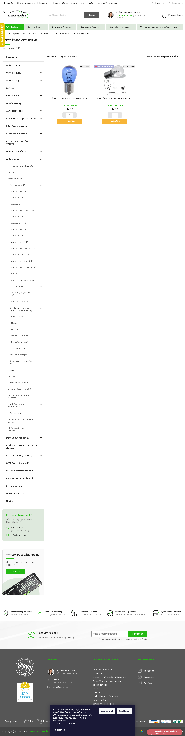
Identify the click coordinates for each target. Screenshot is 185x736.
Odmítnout (107, 711)
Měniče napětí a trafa (18, 383)
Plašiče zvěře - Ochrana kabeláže (19, 429)
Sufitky (14, 274)
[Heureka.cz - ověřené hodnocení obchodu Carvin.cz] (25, 692)
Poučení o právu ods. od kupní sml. (110, 677)
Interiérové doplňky (16, 126)
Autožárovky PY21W (20, 255)
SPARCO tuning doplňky (19, 463)
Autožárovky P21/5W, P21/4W (24, 248)
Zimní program (14, 486)
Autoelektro (13, 159)
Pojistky (11, 376)
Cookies (96, 693)
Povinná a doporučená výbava (18, 142)
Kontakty (8, 3)
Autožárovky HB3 (19, 236)
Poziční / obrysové (19, 342)
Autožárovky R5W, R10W (22, 261)
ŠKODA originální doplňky (19, 471)
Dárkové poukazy (15, 493)
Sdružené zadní (18, 348)
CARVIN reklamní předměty (21, 478)
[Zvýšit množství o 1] (75, 115)
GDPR (95, 689)
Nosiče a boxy (13, 103)
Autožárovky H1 (18, 191)
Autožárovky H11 (18, 229)
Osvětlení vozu (15, 179)
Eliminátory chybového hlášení (20, 294)
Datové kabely (16, 413)
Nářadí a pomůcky (16, 151)
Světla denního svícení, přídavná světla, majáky (21, 309)
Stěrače (10, 88)
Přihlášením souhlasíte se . (122, 639)
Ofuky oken (12, 96)
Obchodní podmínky (26, 3)
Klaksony (12, 370)
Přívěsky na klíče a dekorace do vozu (21, 446)
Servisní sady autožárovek (23, 280)
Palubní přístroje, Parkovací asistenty (20, 396)
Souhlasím (124, 711)
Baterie (11, 172)
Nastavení (60, 730)
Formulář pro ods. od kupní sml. (108, 681)
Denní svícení (17, 317)
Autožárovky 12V (17, 185)
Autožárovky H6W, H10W (22, 210)
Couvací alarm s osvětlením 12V (23, 362)
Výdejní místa (87, 3)
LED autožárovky (18, 286)
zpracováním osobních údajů (134, 639)
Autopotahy (12, 80)
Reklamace (44, 3)
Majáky (14, 323)
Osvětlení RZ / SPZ (19, 336)
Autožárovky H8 (18, 223)
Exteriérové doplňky (17, 134)
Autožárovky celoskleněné (23, 267)
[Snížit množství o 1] (64, 115)
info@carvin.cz (18, 535)
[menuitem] (13, 27)
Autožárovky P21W (19, 242)
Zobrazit (15, 571)
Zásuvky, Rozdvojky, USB (19, 389)
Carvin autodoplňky (39, 731)
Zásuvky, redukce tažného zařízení (20, 420)
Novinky (10, 501)
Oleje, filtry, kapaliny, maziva (21, 118)
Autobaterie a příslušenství (20, 166)
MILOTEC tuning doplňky (19, 455)
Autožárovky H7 (18, 217)
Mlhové (14, 329)
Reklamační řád (100, 685)
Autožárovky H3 (18, 198)
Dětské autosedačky (17, 438)
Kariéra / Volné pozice (107, 3)
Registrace (177, 3)
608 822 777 (17, 528)
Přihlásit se (137, 634)
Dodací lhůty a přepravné (65, 3)
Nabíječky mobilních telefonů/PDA (17, 405)
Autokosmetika (14, 111)
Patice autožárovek (19, 302)
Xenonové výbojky (18, 355)
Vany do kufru (13, 73)
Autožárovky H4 (18, 204)
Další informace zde (64, 723)
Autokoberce (13, 65)
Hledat (91, 15)
